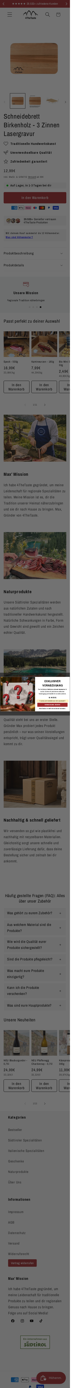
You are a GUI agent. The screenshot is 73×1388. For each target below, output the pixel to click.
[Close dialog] (68, 679)
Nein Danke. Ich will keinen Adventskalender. (52, 708)
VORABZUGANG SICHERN (52, 705)
